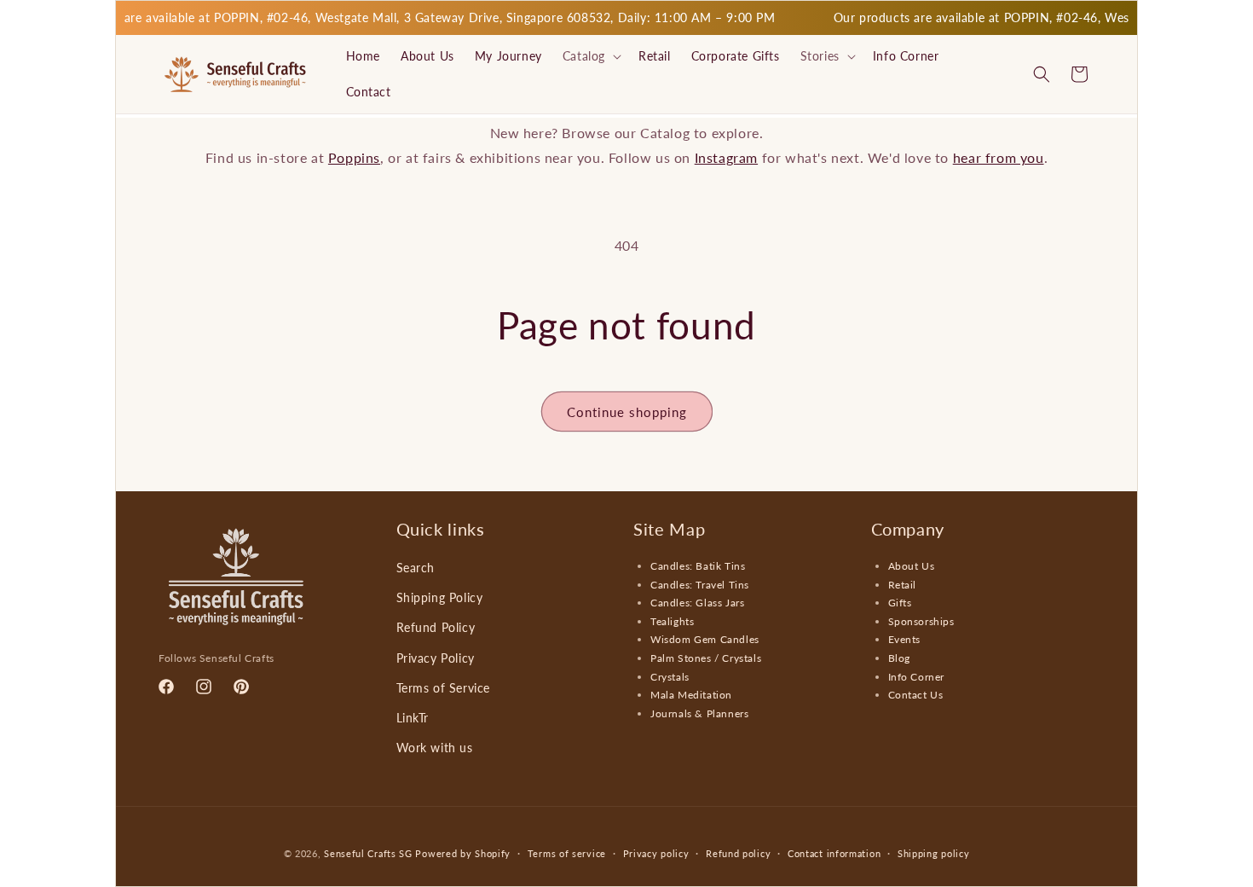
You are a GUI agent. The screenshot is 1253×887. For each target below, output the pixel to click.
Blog (899, 658)
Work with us (434, 747)
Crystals (670, 676)
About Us (911, 565)
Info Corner (916, 676)
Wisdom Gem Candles (704, 640)
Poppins (354, 157)
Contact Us (916, 694)
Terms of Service (443, 688)
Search (416, 567)
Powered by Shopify (463, 853)
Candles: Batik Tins (697, 565)
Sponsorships (921, 621)
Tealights (672, 621)
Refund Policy (436, 628)
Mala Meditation (691, 694)
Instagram (726, 157)
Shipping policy (934, 852)
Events (904, 640)
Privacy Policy (435, 658)
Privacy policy (656, 852)
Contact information (834, 852)
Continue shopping (627, 412)
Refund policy (738, 852)
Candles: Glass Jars (697, 602)
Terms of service (567, 852)
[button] (590, 56)
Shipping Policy (439, 597)
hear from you (998, 157)
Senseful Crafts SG (368, 853)
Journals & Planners (699, 713)
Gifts (900, 602)
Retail (902, 584)
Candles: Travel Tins (699, 584)
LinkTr (413, 717)
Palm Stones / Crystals (705, 658)
